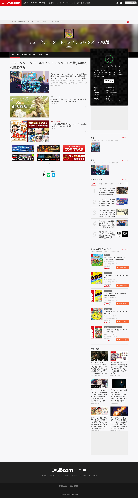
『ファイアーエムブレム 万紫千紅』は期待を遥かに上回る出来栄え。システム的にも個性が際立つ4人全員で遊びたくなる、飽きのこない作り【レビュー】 (99, 395)
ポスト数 (118, 184)
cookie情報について (85, 476)
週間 (106, 184)
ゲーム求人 (65, 3)
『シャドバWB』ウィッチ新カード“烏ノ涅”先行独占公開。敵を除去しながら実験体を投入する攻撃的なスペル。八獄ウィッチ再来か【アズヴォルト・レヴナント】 (107, 191)
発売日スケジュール (55, 3)
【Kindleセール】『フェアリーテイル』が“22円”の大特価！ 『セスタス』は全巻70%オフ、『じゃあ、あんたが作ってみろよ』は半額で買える (99, 423)
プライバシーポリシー (56, 476)
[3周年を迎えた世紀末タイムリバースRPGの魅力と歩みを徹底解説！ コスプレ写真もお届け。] (29, 107)
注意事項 (74, 476)
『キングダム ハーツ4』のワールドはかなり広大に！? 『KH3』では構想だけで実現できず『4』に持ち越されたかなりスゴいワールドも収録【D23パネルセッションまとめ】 (118, 423)
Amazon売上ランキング (101, 249)
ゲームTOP (15, 54)
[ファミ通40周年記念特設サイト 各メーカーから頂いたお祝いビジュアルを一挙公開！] (29, 131)
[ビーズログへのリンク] (75, 486)
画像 (40, 54)
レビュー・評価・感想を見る (108, 66)
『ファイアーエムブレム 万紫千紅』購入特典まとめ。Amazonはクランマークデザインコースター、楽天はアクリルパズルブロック (118, 368)
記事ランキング (97, 179)
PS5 (39, 3)
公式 (107, 99)
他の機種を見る (114, 92)
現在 (93, 184)
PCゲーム (45, 3)
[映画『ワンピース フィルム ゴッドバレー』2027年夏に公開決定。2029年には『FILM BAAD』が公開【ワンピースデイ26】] (122, 234)
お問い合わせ (44, 476)
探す (111, 81)
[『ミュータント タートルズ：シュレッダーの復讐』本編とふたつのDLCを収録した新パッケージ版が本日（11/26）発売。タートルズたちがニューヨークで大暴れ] (29, 82)
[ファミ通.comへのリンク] (13, 3)
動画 (78, 3)
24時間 (100, 184)
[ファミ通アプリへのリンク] (63, 486)
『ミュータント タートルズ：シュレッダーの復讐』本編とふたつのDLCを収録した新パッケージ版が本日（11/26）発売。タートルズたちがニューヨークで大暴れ (69, 76)
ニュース (73, 3)
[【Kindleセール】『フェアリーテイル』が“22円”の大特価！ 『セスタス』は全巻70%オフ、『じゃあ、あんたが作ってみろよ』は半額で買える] (99, 411)
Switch (35, 3)
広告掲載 (95, 476)
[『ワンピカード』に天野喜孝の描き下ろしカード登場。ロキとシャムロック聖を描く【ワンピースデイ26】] (122, 223)
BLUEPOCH (54, 103)
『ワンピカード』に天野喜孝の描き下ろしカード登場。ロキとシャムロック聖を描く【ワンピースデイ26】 (107, 224)
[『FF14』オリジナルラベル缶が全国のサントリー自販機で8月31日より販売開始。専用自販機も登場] (122, 201)
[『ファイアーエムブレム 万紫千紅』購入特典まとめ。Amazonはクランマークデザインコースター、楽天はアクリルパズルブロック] (119, 356)
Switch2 (29, 3)
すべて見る (125, 137)
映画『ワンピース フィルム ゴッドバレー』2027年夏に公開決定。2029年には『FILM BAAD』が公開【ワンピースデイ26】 (107, 235)
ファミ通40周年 (57, 121)
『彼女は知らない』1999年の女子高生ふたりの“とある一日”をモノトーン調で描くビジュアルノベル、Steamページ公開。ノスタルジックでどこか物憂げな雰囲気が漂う (107, 213)
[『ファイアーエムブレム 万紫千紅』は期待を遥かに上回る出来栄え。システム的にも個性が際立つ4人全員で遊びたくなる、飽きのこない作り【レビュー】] (99, 383)
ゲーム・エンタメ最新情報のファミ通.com (20, 22)
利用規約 (67, 476)
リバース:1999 (57, 97)
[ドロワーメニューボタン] (3, 3)
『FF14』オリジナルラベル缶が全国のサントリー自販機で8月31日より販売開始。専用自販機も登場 (107, 202)
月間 (111, 184)
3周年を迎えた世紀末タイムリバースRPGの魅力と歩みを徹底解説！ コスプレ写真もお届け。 (68, 100)
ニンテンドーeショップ (113, 101)
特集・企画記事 (85, 3)
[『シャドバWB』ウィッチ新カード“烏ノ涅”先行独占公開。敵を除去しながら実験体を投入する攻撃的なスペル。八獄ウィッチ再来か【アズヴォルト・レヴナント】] (122, 190)
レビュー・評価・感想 (28, 54)
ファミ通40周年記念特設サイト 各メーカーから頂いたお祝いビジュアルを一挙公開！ (69, 125)
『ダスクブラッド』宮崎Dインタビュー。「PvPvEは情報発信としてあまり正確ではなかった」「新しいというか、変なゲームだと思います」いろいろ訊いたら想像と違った (118, 395)
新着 (24, 3)
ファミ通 (53, 128)
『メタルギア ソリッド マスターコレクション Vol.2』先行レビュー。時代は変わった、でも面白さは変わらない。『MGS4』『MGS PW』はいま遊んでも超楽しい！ (99, 368)
